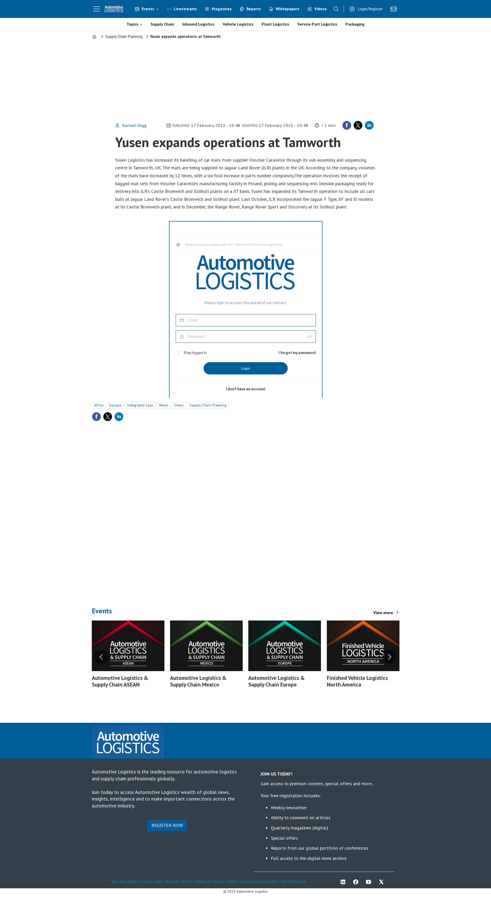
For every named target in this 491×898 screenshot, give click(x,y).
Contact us (202, 881)
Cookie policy (152, 881)
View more (383, 612)
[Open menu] (97, 9)
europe (115, 405)
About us (171, 881)
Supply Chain (162, 24)
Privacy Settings (225, 881)
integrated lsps (140, 405)
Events (148, 8)
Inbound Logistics (198, 24)
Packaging (354, 24)
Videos (320, 8)
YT (369, 882)
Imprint (186, 881)
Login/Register (370, 8)
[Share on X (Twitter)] (358, 125)
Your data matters (125, 881)
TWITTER (382, 882)
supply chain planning (207, 405)
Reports (254, 8)
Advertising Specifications (259, 881)
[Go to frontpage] (114, 9)
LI (344, 882)
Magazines (222, 8)
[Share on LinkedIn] (369, 125)
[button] (101, 657)
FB (357, 882)
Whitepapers (287, 8)
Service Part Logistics (317, 24)
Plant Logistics (275, 24)
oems (179, 405)
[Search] (336, 9)
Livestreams (185, 8)
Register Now (167, 825)
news (163, 405)
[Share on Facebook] (346, 125)
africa (99, 405)
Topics (132, 24)
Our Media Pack (294, 881)
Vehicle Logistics (238, 24)
